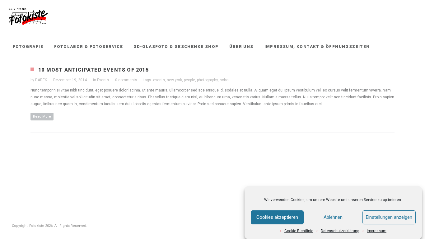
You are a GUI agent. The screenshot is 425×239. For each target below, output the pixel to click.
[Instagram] (412, 47)
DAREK (41, 80)
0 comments (126, 80)
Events (103, 80)
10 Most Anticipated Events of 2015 (93, 70)
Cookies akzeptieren (277, 217)
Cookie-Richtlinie (298, 231)
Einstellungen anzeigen (389, 217)
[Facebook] (400, 47)
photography (207, 80)
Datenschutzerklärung (340, 231)
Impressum (376, 231)
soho (224, 80)
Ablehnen (333, 217)
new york (174, 80)
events (159, 80)
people (189, 80)
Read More (42, 117)
